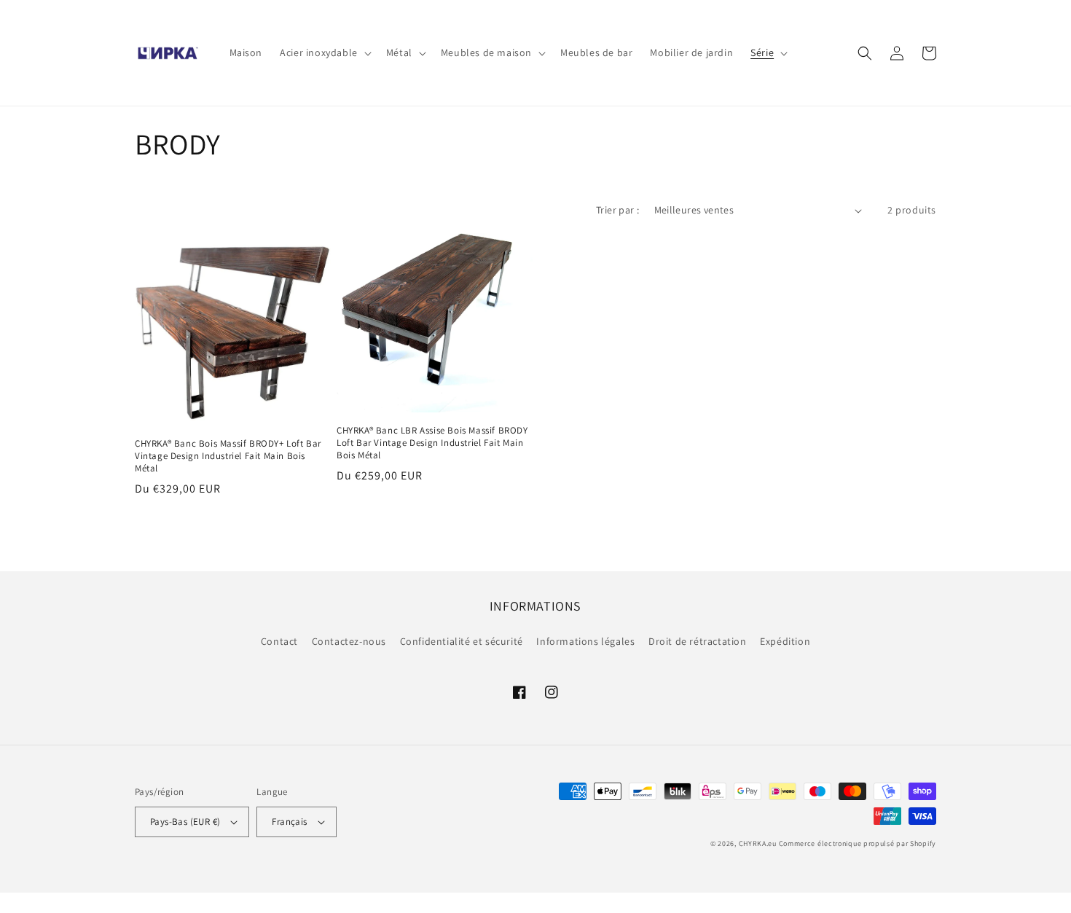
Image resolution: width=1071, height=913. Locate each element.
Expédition (785, 641)
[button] (324, 52)
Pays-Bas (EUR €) (185, 821)
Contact (279, 641)
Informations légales (585, 641)
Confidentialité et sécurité (461, 641)
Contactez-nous (349, 641)
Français (289, 821)
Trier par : (617, 209)
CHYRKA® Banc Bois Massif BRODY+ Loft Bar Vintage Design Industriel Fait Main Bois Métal (228, 456)
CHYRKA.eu (758, 843)
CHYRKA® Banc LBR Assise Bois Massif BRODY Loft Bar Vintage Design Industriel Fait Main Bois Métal (432, 443)
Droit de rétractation (697, 641)
